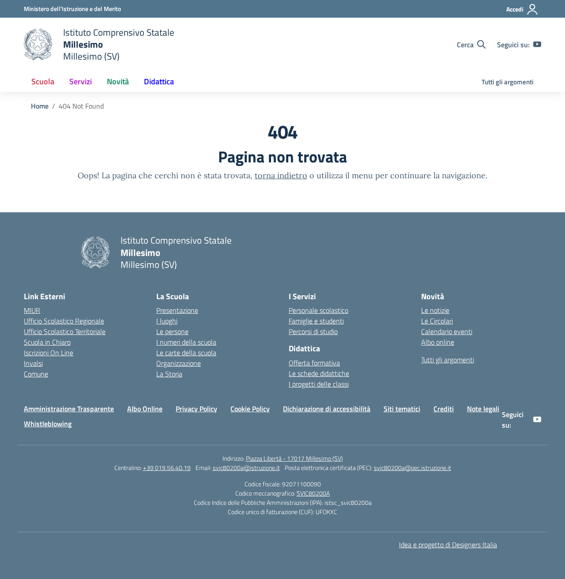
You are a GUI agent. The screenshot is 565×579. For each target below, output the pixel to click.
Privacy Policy (196, 408)
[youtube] (537, 45)
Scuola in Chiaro (47, 342)
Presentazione (177, 310)
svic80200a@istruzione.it (246, 467)
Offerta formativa (314, 362)
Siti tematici (402, 408)
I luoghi (166, 321)
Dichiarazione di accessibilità (326, 408)
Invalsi (33, 363)
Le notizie (435, 310)
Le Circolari (437, 321)
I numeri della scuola (186, 342)
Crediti (443, 408)
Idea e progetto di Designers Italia (448, 544)
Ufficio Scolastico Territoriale (64, 331)
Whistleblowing (48, 423)
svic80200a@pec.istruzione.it (412, 467)
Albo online (437, 342)
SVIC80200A (313, 493)
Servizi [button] (80, 81)
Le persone (172, 331)
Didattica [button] (159, 81)
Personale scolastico (318, 310)
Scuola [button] (42, 81)
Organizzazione (178, 363)
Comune (36, 373)
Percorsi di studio (313, 331)
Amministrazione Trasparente (69, 408)
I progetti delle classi (319, 384)
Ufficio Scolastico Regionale (64, 321)
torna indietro (281, 175)
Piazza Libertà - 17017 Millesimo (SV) (294, 458)
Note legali (483, 408)
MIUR (32, 310)
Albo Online (144, 408)
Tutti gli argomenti (508, 82)
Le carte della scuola (186, 352)
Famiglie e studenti (316, 321)
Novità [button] (118, 81)
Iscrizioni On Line (48, 352)
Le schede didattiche (319, 373)
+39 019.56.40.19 (167, 467)
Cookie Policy (250, 408)
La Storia (169, 373)
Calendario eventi (446, 331)
